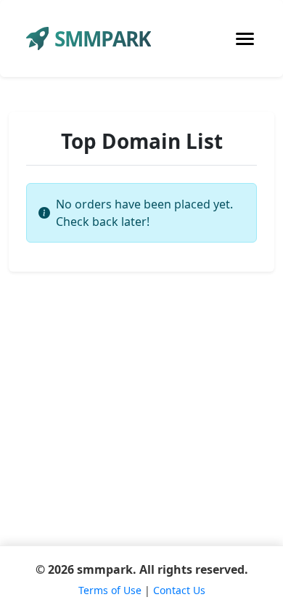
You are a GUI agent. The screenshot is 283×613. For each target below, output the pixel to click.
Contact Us (179, 590)
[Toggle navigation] (245, 39)
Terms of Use (110, 590)
